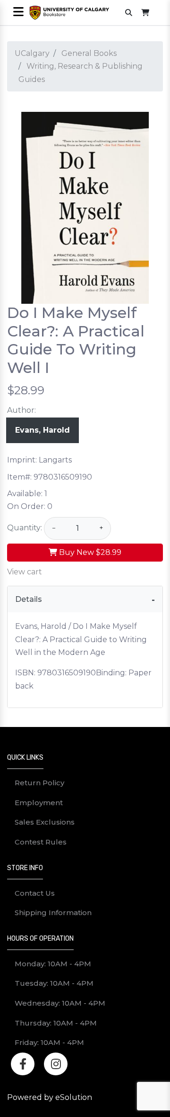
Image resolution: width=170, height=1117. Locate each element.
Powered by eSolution (49, 1097)
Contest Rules (41, 841)
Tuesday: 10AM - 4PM (54, 983)
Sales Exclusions (45, 821)
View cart (24, 571)
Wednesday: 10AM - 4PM (60, 1003)
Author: (21, 410)
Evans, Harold (42, 430)
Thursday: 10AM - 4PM (56, 1022)
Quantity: (24, 527)
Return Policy (39, 782)
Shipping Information (53, 912)
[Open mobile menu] (18, 12)
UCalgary (32, 53)
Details (28, 599)
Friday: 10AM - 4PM (49, 1042)
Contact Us (35, 893)
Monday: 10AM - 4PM (53, 963)
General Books (89, 53)
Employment (39, 802)
